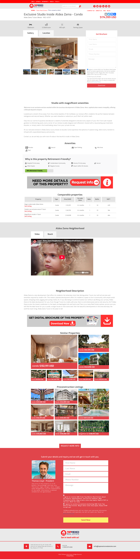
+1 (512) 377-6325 (67, 547)
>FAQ (104, 10)
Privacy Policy (96, 82)
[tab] (30, 33)
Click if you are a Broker (94, 76)
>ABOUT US (98, 10)
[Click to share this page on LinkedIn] (103, 6)
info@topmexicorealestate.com (105, 546)
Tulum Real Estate (41, 10)
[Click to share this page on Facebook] (94, 6)
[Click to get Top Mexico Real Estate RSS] (106, 6)
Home (33, 10)
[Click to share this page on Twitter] (97, 6)
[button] (84, 39)
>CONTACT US (90, 10)
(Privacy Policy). (69, 514)
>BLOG (108, 10)
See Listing (28, 206)
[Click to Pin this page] (100, 6)
